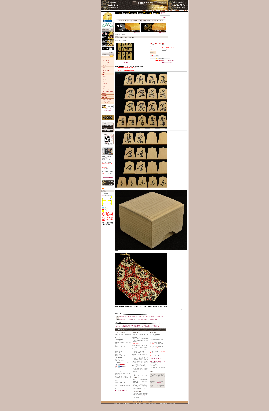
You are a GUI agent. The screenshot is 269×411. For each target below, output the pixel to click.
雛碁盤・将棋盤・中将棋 (108, 91)
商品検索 (104, 54)
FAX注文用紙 (155, 325)
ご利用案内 (162, 10)
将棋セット (105, 88)
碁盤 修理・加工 (106, 101)
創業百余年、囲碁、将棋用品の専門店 (159, 7)
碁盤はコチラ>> (137, 32)
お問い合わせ (149, 326)
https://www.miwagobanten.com (157, 361)
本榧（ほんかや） (160, 382)
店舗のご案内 (130, 325)
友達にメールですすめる (167, 62)
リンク (142, 325)
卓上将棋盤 (105, 76)
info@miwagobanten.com (121, 390)
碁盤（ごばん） (106, 60)
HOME (116, 34)
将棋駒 (104, 79)
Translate (165, 17)
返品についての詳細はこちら (168, 60)
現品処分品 (104, 95)
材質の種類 (124, 325)
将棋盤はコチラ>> (162, 32)
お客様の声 (176, 10)
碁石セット (105, 69)
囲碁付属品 (105, 65)
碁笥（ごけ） (105, 63)
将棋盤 (104, 78)
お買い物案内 (162, 12)
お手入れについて (148, 325)
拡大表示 (126, 62)
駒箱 (104, 86)
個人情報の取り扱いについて (140, 326)
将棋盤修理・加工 (106, 89)
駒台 (104, 81)
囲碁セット (105, 67)
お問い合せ (169, 10)
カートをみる (143, 10)
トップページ (118, 325)
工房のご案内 (137, 325)
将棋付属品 (105, 83)
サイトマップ (184, 10)
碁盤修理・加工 (106, 70)
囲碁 (103, 56)
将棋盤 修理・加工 (107, 99)
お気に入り (162, 13)
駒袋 (104, 84)
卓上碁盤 (104, 58)
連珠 (104, 72)
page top (184, 309)
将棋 (103, 74)
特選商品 (104, 93)
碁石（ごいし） (106, 62)
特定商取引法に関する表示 (127, 326)
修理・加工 (104, 97)
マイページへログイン (153, 10)
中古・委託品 (105, 102)
